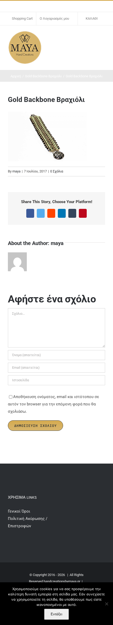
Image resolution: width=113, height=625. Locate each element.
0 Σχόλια (56, 171)
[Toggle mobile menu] (103, 36)
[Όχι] (106, 603)
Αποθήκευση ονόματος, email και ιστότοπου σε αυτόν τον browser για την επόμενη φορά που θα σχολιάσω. (53, 404)
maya (16, 171)
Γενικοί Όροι (19, 511)
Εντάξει (56, 614)
